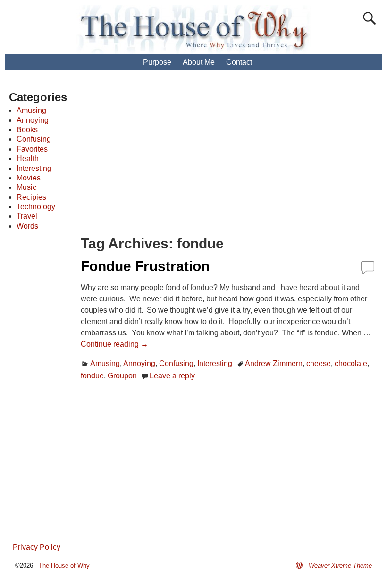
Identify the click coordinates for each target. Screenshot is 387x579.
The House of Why (64, 565)
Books (27, 130)
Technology (36, 207)
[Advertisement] (235, 158)
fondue (92, 376)
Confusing (176, 363)
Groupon (122, 376)
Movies (29, 178)
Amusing (105, 363)
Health (28, 158)
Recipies (31, 197)
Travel (27, 216)
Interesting (214, 363)
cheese (318, 363)
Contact (239, 62)
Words (27, 226)
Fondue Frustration (145, 266)
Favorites (32, 149)
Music (26, 187)
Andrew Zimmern (274, 363)
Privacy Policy (36, 547)
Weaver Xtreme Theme (340, 565)
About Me (199, 62)
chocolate (351, 363)
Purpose (157, 62)
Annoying (139, 363)
